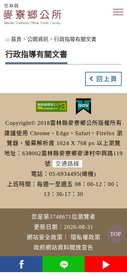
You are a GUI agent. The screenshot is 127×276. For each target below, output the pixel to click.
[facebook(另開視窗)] (21, 264)
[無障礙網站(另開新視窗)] (51, 106)
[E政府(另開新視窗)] (83, 106)
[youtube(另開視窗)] (106, 264)
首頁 (16, 39)
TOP (115, 234)
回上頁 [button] (106, 78)
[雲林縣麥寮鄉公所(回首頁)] (32, 14)
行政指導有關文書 (75, 39)
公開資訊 (37, 39)
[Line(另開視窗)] (63, 264)
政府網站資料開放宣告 (63, 248)
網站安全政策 (45, 237)
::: (7, 39)
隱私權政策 (86, 237)
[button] (118, 12)
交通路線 (67, 164)
